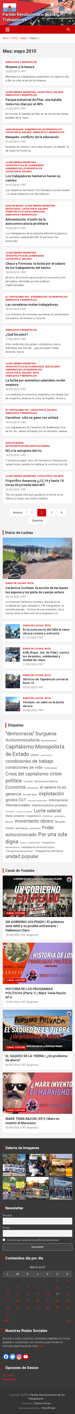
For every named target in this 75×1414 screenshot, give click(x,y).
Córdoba (28, 781)
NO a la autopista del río (23, 451)
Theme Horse (42, 1403)
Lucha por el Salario (50, 92)
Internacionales (17, 805)
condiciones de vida (23, 767)
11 (17, 1294)
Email (6, 1227)
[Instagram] (19, 1357)
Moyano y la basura (19, 67)
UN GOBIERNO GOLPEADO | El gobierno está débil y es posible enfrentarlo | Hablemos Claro (34, 926)
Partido (9, 828)
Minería (9, 821)
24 (7, 1307)
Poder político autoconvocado (25, 211)
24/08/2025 (30, 710)
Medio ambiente (15, 816)
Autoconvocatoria (22, 740)
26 (27, 1307)
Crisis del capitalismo (26, 774)
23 (67, 1300)
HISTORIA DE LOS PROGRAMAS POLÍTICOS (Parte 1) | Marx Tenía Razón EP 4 (35, 993)
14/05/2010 (12, 455)
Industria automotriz (37, 800)
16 (67, 1294)
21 (47, 1300)
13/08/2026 (12, 1002)
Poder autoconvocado (29, 831)
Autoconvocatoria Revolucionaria (27, 446)
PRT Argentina (29, 934)
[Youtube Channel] (26, 1357)
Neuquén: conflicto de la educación (32, 137)
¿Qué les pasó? (16, 334)
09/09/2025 (30, 687)
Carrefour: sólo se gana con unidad (31, 417)
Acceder (8, 1375)
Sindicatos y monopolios (21, 62)
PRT (23, 71)
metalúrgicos (59, 816)
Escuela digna (30, 794)
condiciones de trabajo (29, 761)
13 (37, 1294)
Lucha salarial (47, 810)
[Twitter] (12, 1357)
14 (47, 1294)
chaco (35, 755)
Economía (15, 787)
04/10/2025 (12, 596)
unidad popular (22, 856)
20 (37, 1300)
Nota (36, 373)
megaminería (33, 815)
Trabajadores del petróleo (19, 851)
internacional (58, 800)
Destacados (12, 209)
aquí (40, 1346)
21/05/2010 (12, 108)
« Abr (6, 1321)
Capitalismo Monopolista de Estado (34, 750)
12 (27, 1294)
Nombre (7, 1215)
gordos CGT (15, 800)
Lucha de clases (24, 811)
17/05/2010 (12, 339)
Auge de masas (14, 129)
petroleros (34, 828)
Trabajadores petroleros (49, 851)
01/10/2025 (30, 637)
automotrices (49, 740)
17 (7, 1300)
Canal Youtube (16, 913)
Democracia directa (46, 781)
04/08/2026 (12, 1064)
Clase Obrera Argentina (20, 92)
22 (57, 1300)
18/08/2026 (12, 934)
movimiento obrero (34, 821)
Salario (23, 842)
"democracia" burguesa (31, 734)
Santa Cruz (34, 842)
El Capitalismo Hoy (17, 297)
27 (37, 1307)
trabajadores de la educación (38, 847)
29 (57, 1307)
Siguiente (37, 520)
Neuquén (60, 821)
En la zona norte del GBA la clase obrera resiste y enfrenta (46, 631)
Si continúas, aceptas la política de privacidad (33, 1240)
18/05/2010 (12, 272)
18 (17, 1300)
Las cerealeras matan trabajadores (31, 304)
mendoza (47, 816)
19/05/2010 (12, 228)
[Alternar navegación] (7, 29)
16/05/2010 (12, 389)
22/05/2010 (12, 71)
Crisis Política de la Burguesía (24, 165)
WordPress (48, 1408)
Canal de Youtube (19, 870)
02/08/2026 (12, 1127)
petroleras (22, 828)
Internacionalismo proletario (49, 805)
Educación (32, 787)
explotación (51, 794)
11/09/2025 (30, 664)
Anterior (18, 512)
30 (67, 1307)
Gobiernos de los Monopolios (43, 129)
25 (17, 1307)
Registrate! (9, 1379)
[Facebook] (6, 1357)
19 (27, 1300)
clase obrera (46, 755)
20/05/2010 (12, 185)
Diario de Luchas (19, 532)
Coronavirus (50, 767)
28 (47, 1307)
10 (7, 1294)
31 (7, 1314)
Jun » (69, 1321)
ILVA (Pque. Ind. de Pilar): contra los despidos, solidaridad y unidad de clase (46, 656)
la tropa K (10, 811)
